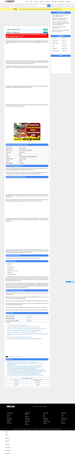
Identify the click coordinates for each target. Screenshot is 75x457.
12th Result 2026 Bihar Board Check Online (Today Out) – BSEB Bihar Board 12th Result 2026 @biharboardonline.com (60, 23)
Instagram (38, 382)
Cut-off (8, 416)
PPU (62, 421)
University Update (55, 50)
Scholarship (54, 48)
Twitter (16, 384)
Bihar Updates (61, 1)
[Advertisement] (27, 19)
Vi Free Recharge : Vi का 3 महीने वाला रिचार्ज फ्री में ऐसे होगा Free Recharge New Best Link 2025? (24, 372)
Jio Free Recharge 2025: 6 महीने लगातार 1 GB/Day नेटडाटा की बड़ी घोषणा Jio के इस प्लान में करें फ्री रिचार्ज (25, 369)
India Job (8, 415)
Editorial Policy (36, 429)
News (44, 415)
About (37, 406)
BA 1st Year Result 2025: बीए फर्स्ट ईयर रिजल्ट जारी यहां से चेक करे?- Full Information (22, 368)
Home (27, 1)
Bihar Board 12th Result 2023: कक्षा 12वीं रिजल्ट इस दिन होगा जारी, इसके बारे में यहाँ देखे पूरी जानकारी (24, 338)
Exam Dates (9, 418)
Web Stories (68, 1)
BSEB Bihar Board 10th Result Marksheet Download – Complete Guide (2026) (22, 362)
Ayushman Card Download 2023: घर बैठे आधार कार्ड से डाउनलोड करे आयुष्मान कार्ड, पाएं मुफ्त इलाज (24, 330)
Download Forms (64, 418)
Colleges (8, 421)
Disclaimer (25, 429)
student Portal (64, 48)
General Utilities (12, 356)
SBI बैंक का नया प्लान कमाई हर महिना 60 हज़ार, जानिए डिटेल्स (17, 325)
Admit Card (48, 1)
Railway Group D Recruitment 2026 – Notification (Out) (59, 27)
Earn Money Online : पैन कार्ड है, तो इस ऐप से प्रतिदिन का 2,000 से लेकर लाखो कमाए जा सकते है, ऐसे (24, 367)
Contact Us (20, 429)
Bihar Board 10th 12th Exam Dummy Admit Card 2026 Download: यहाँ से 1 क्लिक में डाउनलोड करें (24, 365)
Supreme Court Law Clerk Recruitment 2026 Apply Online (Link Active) (60, 31)
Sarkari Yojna (54, 1)
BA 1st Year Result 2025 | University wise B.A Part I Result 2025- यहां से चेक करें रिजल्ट (23, 373)
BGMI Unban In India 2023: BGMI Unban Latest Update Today (19, 337)
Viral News (18, 356)
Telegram (16, 380)
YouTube (37, 384)
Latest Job (42, 1)
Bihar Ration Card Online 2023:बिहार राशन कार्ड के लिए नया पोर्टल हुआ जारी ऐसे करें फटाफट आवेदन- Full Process (26, 328)
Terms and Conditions (44, 429)
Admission (36, 1)
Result (31, 1)
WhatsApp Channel (38, 380)
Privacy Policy (30, 429)
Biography (45, 423)
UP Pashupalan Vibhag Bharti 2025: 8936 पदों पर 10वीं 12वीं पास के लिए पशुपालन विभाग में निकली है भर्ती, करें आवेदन (27, 371)
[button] (73, 282)
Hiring (40, 406)
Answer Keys (9, 423)
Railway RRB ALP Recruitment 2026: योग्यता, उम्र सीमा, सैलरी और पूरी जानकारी (60, 16)
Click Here (30, 316)
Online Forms (9, 420)
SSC (62, 416)
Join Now (45, 29)
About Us (15, 429)
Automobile (27, 419)
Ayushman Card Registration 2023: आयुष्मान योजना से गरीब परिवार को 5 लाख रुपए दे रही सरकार (23, 327)
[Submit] (49, 5)
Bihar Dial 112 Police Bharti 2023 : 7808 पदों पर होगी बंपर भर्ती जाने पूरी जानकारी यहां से (22, 332)
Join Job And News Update (27, 378)
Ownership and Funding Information (55, 429)
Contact (44, 406)
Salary (62, 415)
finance (26, 422)
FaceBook (16, 382)
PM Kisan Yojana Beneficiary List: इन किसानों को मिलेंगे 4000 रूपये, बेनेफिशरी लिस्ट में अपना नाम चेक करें (25, 375)
